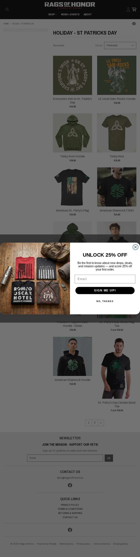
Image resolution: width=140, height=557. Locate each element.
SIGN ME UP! (105, 290)
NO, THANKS (105, 301)
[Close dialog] (135, 247)
